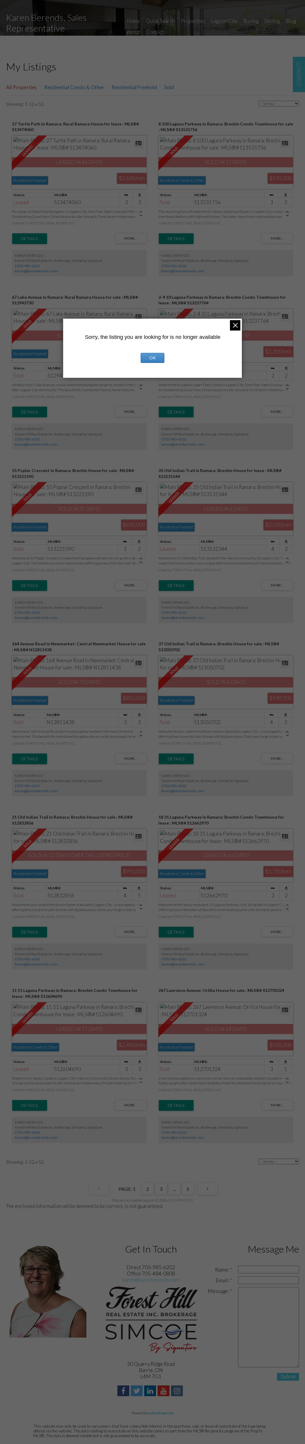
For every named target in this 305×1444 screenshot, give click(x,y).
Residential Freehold (134, 87)
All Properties (21, 87)
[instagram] (177, 1391)
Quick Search (160, 21)
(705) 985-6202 (27, 266)
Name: (222, 1270)
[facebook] (124, 1391)
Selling (272, 21)
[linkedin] (151, 1391)
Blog (291, 21)
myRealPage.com (161, 1413)
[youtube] (164, 1391)
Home (133, 21)
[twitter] (137, 1391)
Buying (251, 21)
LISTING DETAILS (29, 238)
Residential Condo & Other (74, 87)
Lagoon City (224, 21)
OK (152, 357)
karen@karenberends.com (36, 271)
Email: (223, 1280)
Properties (193, 21)
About (133, 32)
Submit (288, 1376)
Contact (155, 32)
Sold (169, 87)
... (174, 1189)
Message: (219, 1291)
